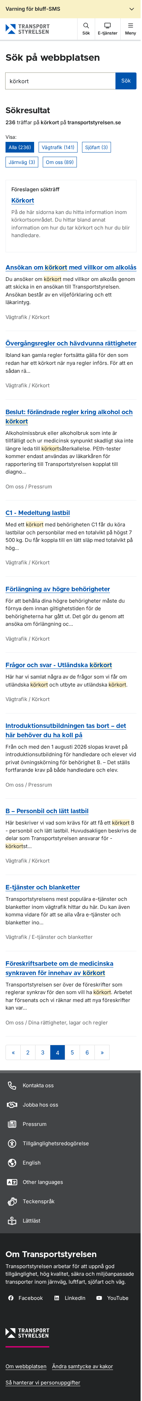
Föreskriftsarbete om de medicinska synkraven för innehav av (59, 968)
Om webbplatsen (26, 1366)
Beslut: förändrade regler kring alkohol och (69, 417)
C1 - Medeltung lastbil (38, 513)
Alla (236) (20, 147)
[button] (86, 29)
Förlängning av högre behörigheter (58, 589)
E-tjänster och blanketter (43, 888)
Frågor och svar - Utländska (59, 665)
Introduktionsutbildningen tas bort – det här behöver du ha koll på (66, 731)
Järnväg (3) (22, 162)
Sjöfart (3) (96, 147)
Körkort (22, 201)
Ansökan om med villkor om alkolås (71, 268)
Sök (126, 80)
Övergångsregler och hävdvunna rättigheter (71, 344)
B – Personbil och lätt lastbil (47, 811)
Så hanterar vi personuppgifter (43, 1382)
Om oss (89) (60, 162)
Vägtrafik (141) (58, 147)
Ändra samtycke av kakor (82, 1366)
